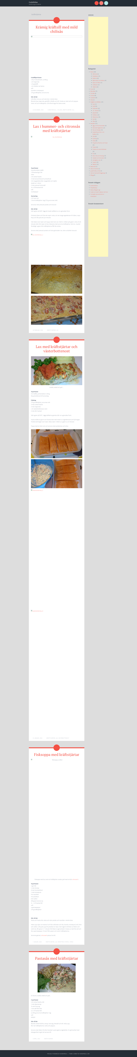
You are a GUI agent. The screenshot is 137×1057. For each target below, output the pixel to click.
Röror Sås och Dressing (98, 156)
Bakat (91, 72)
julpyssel (95, 112)
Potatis (94, 147)
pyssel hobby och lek (95, 171)
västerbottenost (63, 738)
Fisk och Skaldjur (97, 130)
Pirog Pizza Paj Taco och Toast (100, 143)
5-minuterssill (52, 110)
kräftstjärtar (67, 110)
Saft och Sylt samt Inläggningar (97, 173)
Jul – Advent (95, 110)
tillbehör (95, 164)
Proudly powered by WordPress (57, 1054)
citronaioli (75, 879)
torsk (71, 942)
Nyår (94, 119)
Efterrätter (92, 91)
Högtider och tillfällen (95, 102)
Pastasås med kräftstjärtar (56, 958)
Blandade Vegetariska (98, 128)
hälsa (91, 100)
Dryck (91, 89)
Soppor (94, 162)
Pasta (94, 140)
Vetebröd (95, 87)
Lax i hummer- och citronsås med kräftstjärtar (56, 128)
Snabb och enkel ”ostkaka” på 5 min (99, 192)
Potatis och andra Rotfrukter (99, 149)
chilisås (59, 110)
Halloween (95, 108)
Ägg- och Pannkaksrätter (98, 125)
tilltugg (92, 175)
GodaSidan (33, 2)
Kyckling (95, 138)
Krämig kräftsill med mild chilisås (57, 29)
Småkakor (95, 85)
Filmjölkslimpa (93, 187)
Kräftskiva (95, 115)
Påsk (94, 121)
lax (57, 330)
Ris (93, 153)
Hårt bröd (95, 74)
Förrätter (92, 93)
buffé (94, 106)
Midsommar (95, 117)
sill (73, 110)
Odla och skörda (94, 168)
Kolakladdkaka (94, 185)
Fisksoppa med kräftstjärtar (56, 754)
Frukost (92, 95)
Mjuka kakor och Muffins (98, 80)
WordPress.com (84, 1054)
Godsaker (92, 97)
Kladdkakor (95, 76)
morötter (61, 942)
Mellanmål (92, 166)
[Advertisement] (98, 41)
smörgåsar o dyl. (97, 160)
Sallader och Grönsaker (98, 158)
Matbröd (95, 78)
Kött (94, 136)
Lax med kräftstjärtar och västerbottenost (56, 348)
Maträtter (92, 123)
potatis (66, 942)
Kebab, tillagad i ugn (95, 190)
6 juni (94, 104)
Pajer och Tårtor (96, 82)
